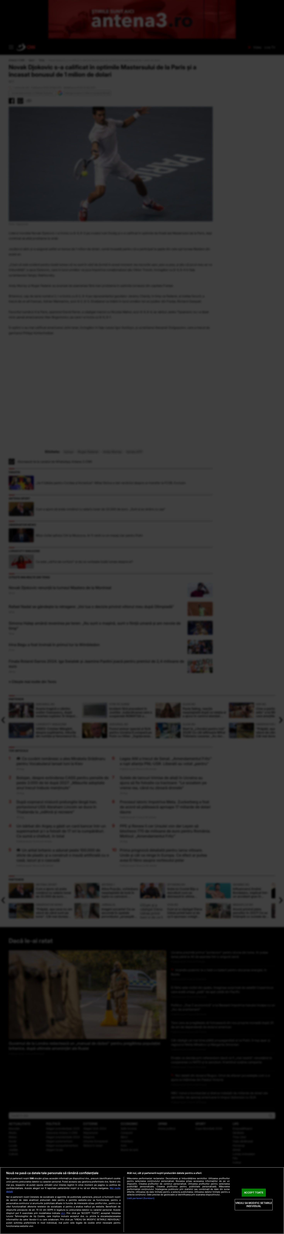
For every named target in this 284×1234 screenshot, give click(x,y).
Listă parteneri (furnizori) (140, 1198)
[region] (142, 1200)
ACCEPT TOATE (254, 1192)
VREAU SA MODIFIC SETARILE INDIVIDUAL (253, 1205)
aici (63, 1213)
